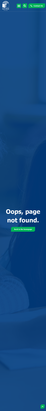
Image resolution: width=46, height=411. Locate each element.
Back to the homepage (23, 229)
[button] (19, 6)
